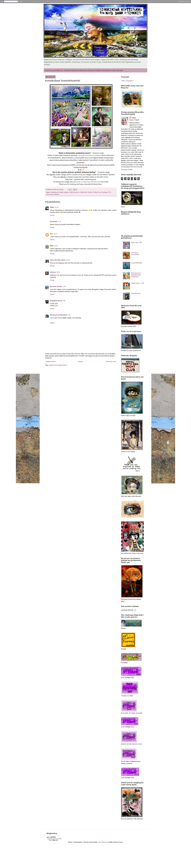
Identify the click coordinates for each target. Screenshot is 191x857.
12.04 (56, 207)
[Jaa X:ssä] (72, 190)
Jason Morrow (102, 842)
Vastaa (52, 215)
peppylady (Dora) (56, 300)
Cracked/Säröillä (136, 263)
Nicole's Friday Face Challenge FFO (99, 192)
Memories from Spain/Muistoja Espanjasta (136, 274)
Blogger (120, 842)
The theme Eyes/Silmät (135, 253)
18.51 (58, 272)
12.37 (56, 246)
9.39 (69, 315)
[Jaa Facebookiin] (74, 190)
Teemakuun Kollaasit (52, 194)
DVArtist (53, 272)
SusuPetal (53, 221)
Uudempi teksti (50, 361)
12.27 (55, 234)
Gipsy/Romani (135, 293)
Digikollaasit (54, 192)
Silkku (52, 207)
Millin (52, 246)
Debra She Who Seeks (57, 260)
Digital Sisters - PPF (137, 283)
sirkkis (133, 118)
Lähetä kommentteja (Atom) (58, 365)
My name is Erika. (56, 286)
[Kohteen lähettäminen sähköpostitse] (69, 190)
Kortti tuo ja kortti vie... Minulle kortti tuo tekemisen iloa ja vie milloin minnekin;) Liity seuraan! (84, 70)
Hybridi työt (83, 192)
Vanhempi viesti (111, 361)
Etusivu (80, 361)
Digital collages (64, 192)
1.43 (64, 286)
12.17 (59, 221)
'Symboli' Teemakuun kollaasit (89, 155)
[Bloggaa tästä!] (71, 190)
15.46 (68, 260)
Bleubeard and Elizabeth (58, 315)
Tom (51, 234)
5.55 (63, 300)
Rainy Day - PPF (136, 242)
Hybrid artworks (74, 192)
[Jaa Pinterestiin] (76, 190)
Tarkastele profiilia (127, 169)
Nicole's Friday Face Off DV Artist (88, 182)
